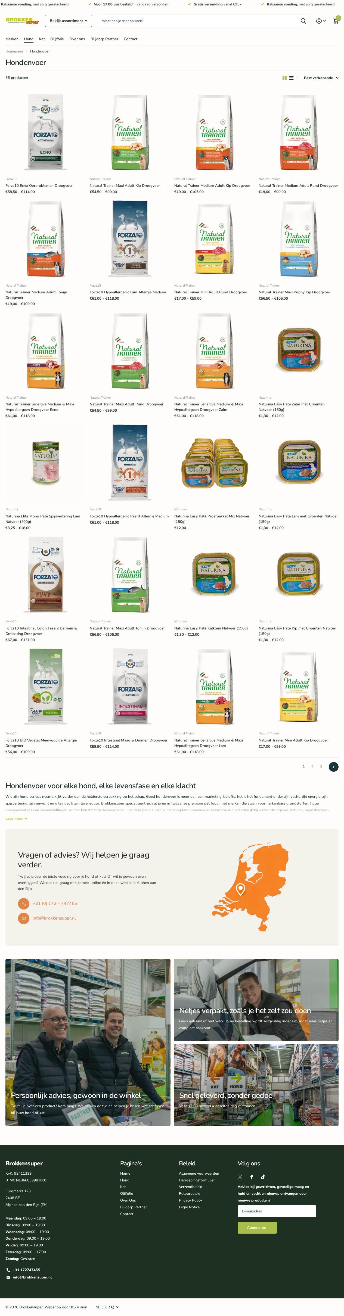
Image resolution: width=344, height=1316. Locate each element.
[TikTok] (263, 1177)
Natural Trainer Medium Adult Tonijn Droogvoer (36, 295)
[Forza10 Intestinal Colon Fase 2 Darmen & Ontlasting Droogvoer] (45, 575)
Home (125, 1173)
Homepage (14, 51)
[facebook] (251, 1177)
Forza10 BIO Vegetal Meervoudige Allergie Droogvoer (41, 743)
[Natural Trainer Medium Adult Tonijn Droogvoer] (45, 239)
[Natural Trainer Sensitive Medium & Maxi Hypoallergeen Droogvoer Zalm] (214, 351)
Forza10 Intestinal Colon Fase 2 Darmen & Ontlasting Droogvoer (41, 631)
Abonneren (257, 1227)
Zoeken (303, 21)
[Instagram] (240, 1177)
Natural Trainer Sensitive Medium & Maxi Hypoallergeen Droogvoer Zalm (208, 407)
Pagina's (131, 1163)
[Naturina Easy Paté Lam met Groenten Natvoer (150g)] (299, 463)
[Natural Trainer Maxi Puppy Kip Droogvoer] (299, 239)
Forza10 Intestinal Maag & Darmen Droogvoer (129, 740)
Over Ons (128, 1200)
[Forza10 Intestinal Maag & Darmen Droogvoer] (130, 687)
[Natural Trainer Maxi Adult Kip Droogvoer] (130, 133)
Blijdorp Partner (104, 39)
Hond (28, 39)
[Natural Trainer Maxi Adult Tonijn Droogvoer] (130, 575)
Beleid (187, 1163)
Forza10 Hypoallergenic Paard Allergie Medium (129, 516)
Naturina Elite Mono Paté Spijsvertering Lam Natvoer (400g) (42, 519)
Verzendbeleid (190, 1186)
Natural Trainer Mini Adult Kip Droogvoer (293, 740)
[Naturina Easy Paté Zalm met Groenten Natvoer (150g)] (299, 351)
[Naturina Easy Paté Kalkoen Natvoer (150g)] (214, 575)
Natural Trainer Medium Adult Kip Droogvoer (212, 185)
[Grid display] (285, 78)
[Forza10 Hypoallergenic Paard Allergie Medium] (130, 463)
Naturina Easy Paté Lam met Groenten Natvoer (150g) (298, 519)
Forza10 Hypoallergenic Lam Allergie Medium (128, 292)
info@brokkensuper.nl (32, 1277)
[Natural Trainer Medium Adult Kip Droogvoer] (214, 133)
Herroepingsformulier (197, 1180)
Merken (11, 39)
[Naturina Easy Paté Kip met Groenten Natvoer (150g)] (299, 575)
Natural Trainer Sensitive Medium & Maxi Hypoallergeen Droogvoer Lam (208, 743)
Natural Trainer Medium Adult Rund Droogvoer (298, 185)
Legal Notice (189, 1207)
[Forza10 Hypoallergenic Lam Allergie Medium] (130, 239)
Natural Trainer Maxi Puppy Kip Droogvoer (294, 292)
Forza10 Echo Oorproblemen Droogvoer (39, 185)
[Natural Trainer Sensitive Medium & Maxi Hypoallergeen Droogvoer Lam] (214, 687)
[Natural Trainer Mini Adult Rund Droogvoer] (214, 239)
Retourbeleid (189, 1193)
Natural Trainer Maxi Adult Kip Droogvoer (125, 185)
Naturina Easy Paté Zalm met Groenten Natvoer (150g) (292, 407)
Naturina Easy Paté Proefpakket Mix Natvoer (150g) (211, 519)
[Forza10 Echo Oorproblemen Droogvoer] (45, 133)
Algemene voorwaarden (199, 1173)
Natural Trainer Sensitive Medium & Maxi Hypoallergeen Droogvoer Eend (39, 407)
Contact (130, 39)
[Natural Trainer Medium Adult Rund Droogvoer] (299, 133)
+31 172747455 (26, 1269)
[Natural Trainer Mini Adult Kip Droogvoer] (299, 687)
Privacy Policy (190, 1200)
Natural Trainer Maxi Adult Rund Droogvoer (126, 404)
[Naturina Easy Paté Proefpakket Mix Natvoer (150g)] (214, 463)
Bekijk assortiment (67, 20)
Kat (42, 39)
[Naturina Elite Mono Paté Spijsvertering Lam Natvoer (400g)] (45, 463)
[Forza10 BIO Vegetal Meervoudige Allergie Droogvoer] (45, 687)
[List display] (291, 78)
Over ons (77, 39)
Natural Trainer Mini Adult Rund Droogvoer (210, 292)
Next (334, 767)
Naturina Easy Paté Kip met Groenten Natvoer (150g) (297, 631)
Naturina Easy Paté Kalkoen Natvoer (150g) (211, 628)
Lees (14, 818)
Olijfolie (57, 39)
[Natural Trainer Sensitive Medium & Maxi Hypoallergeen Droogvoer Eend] (45, 351)
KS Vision (79, 1307)
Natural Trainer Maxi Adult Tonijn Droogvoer (127, 628)
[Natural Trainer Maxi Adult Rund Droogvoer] (130, 351)
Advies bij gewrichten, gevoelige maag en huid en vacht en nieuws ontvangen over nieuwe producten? (273, 1193)
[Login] (321, 21)
